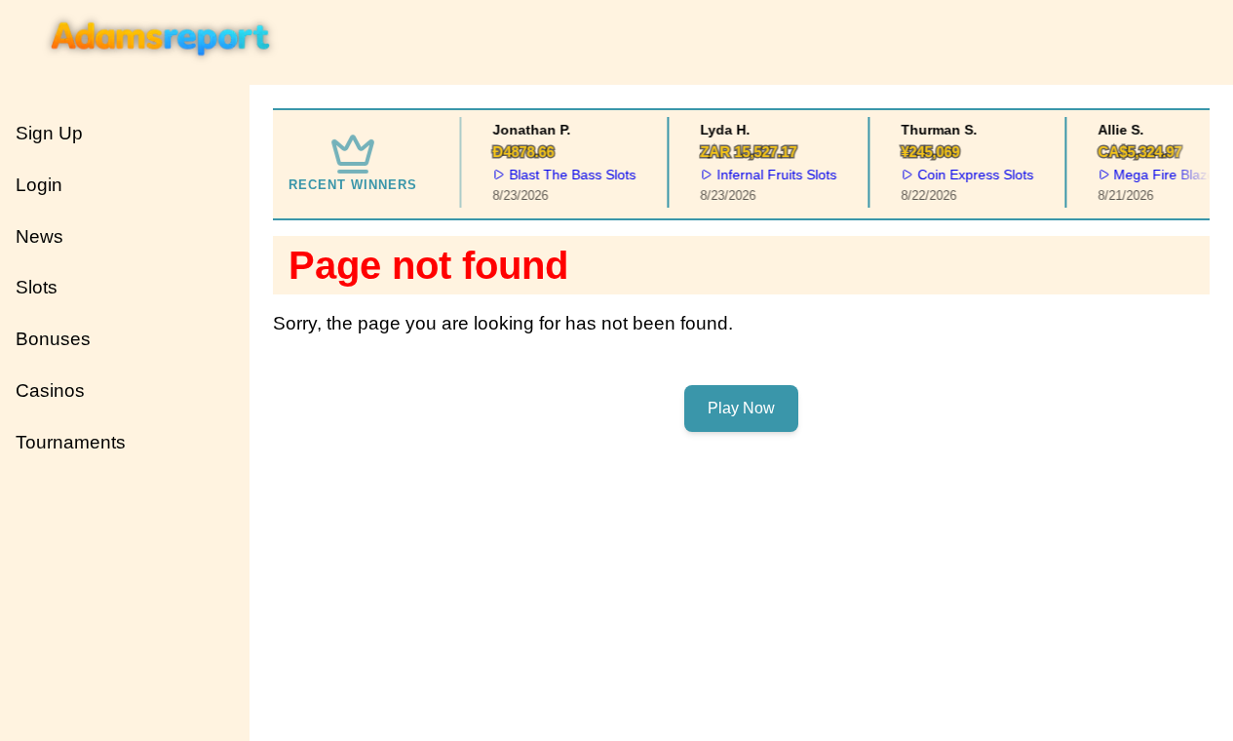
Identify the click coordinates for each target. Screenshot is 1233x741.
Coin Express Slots (973, 174)
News (39, 236)
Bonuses (53, 339)
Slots (37, 287)
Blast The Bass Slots (570, 174)
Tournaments (71, 442)
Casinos (50, 390)
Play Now (741, 408)
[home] (161, 71)
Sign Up (49, 133)
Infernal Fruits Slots (774, 174)
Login (39, 185)
